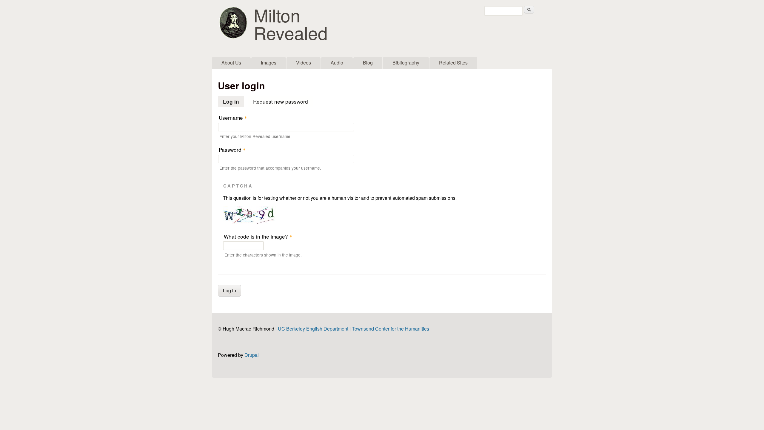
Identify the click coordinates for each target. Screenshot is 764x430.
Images (268, 62)
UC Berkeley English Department (313, 328)
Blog (368, 62)
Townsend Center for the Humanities (390, 328)
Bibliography (405, 62)
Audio (337, 62)
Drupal (251, 354)
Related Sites (453, 62)
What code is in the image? (258, 236)
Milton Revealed (291, 23)
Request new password (280, 101)
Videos (303, 62)
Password (232, 149)
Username (233, 117)
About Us (231, 62)
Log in (233, 101)
